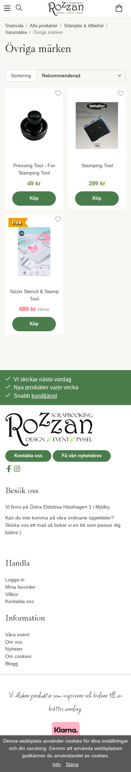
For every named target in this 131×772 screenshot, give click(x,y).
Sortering (21, 75)
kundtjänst (44, 396)
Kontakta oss (28, 455)
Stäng (72, 764)
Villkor (12, 594)
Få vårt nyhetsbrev (82, 455)
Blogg (11, 663)
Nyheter (14, 649)
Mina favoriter (20, 587)
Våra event (17, 634)
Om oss (13, 642)
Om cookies (18, 656)
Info (56, 764)
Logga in (14, 579)
